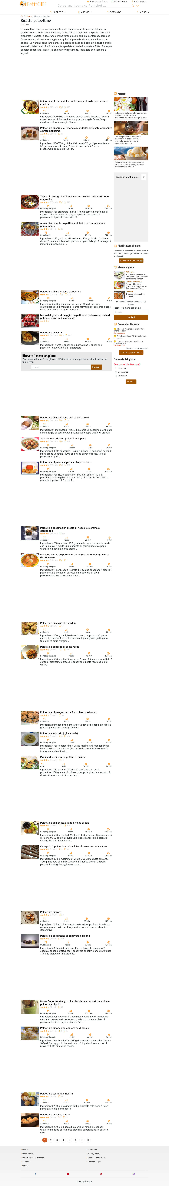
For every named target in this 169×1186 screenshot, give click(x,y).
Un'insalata (122, 376)
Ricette (58, 12)
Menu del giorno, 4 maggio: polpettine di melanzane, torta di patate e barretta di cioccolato (75, 316)
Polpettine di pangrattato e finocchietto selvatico (68, 712)
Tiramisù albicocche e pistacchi (135, 295)
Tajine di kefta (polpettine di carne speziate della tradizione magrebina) (74, 198)
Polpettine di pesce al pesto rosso (59, 646)
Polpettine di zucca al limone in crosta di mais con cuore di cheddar (74, 103)
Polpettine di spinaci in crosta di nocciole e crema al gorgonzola (70, 529)
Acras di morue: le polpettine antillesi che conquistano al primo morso (73, 225)
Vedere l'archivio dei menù (130, 301)
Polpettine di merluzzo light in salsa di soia (64, 822)
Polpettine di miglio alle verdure (58, 623)
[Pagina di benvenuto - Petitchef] (22, 16)
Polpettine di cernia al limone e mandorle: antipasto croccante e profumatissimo (76, 129)
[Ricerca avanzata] (137, 6)
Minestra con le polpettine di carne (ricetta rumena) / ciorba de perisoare (74, 556)
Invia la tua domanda (132, 352)
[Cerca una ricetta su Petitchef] (133, 5)
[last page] (88, 1140)
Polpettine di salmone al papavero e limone (65, 935)
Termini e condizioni (96, 1158)
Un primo (122, 368)
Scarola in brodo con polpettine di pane (63, 438)
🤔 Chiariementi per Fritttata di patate (130, 336)
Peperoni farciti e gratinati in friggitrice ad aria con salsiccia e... (136, 286)
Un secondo (123, 372)
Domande (115, 12)
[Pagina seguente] (81, 1140)
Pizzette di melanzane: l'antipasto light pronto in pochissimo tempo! (137, 276)
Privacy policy (94, 1154)
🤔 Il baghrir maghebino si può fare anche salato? (129, 330)
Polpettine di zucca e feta (55, 1114)
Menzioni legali (94, 1162)
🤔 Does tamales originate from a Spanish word (128, 342)
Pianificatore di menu (130, 260)
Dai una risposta (119, 333)
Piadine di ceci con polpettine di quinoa (63, 757)
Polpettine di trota (50, 912)
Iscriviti (96, 367)
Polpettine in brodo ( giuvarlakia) (59, 733)
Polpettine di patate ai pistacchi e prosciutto (65, 462)
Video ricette (27, 1154)
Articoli (86, 12)
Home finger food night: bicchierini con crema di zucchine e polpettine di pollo (75, 1003)
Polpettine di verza (51, 332)
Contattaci (92, 1149)
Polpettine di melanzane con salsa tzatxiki (64, 417)
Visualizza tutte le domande (136, 348)
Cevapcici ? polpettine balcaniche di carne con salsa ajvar (73, 846)
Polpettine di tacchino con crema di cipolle (64, 1028)
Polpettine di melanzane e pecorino (60, 291)
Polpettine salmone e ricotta (56, 1093)
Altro (143, 12)
